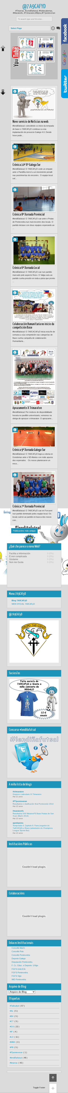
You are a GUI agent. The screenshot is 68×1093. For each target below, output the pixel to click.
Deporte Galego (19, 958)
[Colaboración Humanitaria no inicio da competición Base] (34, 305)
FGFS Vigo (16, 976)
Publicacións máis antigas (24, 531)
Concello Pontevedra (21, 955)
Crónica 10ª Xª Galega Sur (26, 165)
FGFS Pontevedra (20, 972)
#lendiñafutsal (16, 1058)
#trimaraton (18, 791)
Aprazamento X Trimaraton (27, 408)
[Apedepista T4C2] (46, 48)
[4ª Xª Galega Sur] (27, 61)
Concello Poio (18, 951)
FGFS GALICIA (18, 969)
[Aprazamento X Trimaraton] (34, 377)
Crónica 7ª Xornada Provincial (29, 506)
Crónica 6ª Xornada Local (26, 268)
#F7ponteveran (20, 801)
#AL (11, 1011)
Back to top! (53, 1078)
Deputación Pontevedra (22, 962)
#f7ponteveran (16, 1052)
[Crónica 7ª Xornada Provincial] (34, 487)
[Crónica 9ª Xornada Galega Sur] (34, 436)
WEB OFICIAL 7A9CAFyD (23, 604)
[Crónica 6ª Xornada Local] (34, 250)
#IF (11, 1032)
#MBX (12, 1042)
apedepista (18, 823)
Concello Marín (18, 948)
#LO (12, 1037)
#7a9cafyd (14, 1006)
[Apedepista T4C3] (46, 61)
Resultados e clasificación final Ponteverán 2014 (33, 804)
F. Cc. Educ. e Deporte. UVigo (25, 965)
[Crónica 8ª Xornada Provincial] (34, 199)
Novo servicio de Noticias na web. (31, 121)
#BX (11, 1016)
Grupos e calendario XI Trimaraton (27, 794)
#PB (11, 1047)
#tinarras (14, 1063)
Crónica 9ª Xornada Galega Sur (29, 450)
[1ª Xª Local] (36, 75)
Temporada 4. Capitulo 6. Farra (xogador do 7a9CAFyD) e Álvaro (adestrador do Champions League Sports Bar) (33, 828)
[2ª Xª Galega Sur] (27, 48)
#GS (12, 1026)
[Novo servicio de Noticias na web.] (34, 103)
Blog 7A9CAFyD (19, 600)
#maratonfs (18, 811)
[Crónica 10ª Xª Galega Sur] (34, 152)
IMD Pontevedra (19, 979)
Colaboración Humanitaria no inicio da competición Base (33, 326)
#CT (12, 1021)
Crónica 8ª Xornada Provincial (29, 214)
